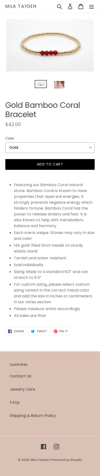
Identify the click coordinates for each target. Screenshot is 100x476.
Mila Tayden (21, 6)
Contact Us (20, 376)
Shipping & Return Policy (33, 415)
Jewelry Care (22, 389)
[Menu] (91, 6)
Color (9, 138)
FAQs (15, 402)
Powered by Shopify (66, 459)
